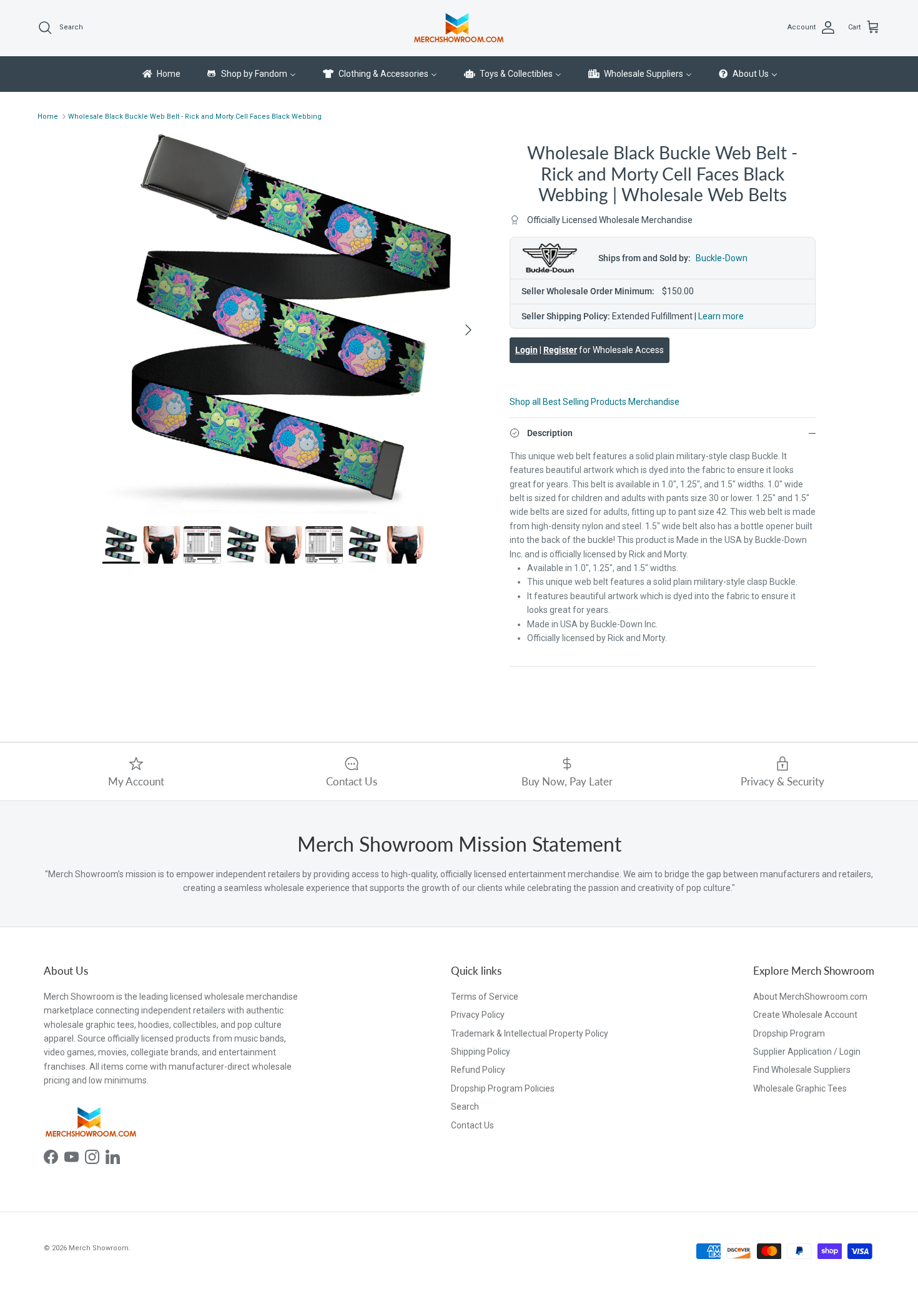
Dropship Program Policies (503, 1088)
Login (526, 350)
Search (465, 1107)
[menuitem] (160, 74)
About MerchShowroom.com (810, 997)
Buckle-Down (722, 258)
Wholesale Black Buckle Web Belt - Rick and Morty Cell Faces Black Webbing (195, 116)
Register (560, 350)
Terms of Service (484, 997)
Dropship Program (789, 1033)
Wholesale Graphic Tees (800, 1088)
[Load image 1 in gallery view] (292, 324)
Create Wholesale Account (805, 1015)
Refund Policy (478, 1070)
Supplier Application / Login (807, 1052)
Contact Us (472, 1125)
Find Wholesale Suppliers (802, 1070)
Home (47, 116)
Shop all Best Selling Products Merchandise (594, 402)
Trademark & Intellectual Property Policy (529, 1033)
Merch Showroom (99, 1248)
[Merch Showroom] (459, 27)
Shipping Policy (480, 1052)
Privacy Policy (478, 1015)
